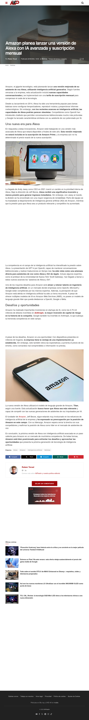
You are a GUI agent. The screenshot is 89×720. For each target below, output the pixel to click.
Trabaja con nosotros (27, 696)
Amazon (22, 416)
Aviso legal (39, 696)
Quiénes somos (13, 696)
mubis (56, 702)
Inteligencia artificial (35, 450)
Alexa (15, 450)
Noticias (44, 59)
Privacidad (48, 696)
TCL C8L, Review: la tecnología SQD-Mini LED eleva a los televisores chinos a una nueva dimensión (51, 596)
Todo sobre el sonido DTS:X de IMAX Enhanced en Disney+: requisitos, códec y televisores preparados (50, 572)
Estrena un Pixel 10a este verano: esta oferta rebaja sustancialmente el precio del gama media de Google (50, 560)
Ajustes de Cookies (74, 696)
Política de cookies (60, 696)
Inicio (7, 65)
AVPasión (47, 709)
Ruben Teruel (12, 59)
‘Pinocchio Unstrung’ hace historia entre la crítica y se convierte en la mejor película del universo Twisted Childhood (52, 548)
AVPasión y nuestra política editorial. (47, 473)
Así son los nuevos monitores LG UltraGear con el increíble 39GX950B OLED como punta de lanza (51, 584)
